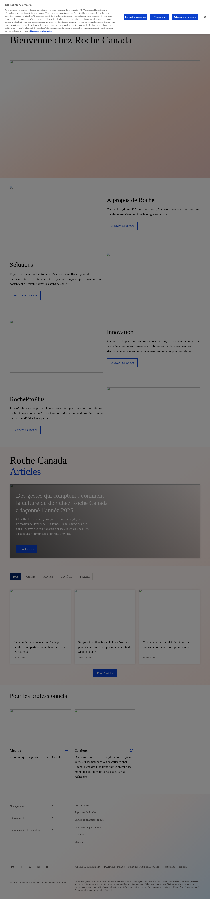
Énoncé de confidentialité (41, 31)
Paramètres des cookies (135, 17)
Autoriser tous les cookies (185, 17)
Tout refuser (159, 17)
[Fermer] (205, 16)
